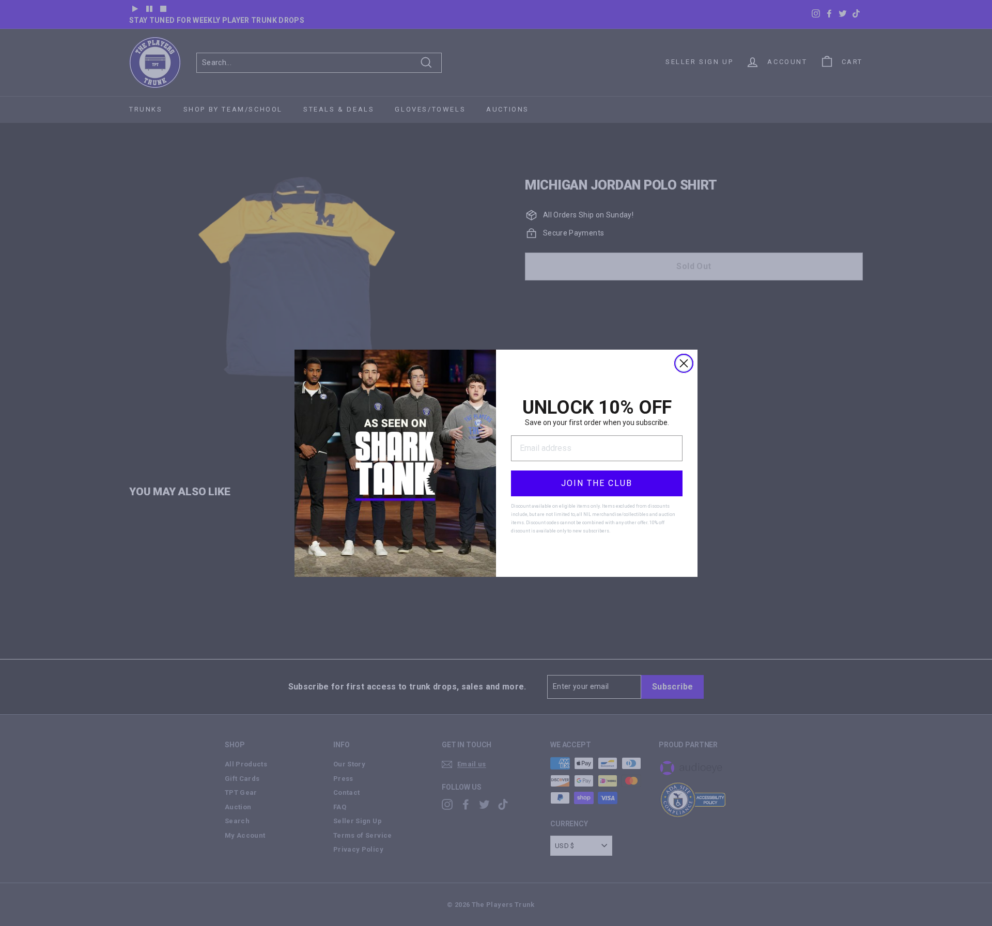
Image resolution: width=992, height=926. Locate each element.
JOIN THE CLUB (596, 483)
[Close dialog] (684, 363)
